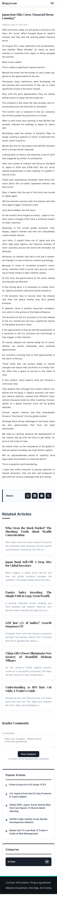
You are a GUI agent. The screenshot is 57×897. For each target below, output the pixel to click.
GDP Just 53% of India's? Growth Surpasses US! (28, 624)
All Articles (46, 888)
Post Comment (28, 754)
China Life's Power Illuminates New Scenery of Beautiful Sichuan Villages (28, 656)
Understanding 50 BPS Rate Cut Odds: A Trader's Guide (28, 689)
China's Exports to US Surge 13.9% (27, 784)
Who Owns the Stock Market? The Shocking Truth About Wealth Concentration (28, 531)
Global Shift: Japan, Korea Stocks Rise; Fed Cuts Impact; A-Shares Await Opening (30, 807)
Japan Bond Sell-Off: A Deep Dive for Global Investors (28, 563)
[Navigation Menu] (52, 3)
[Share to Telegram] (42, 496)
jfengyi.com (9, 3)
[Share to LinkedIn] (35, 496)
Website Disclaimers (17, 888)
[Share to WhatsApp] (28, 496)
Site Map (34, 888)
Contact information (17, 882)
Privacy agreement (40, 882)
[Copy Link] (48, 496)
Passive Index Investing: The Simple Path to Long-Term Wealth (28, 594)
